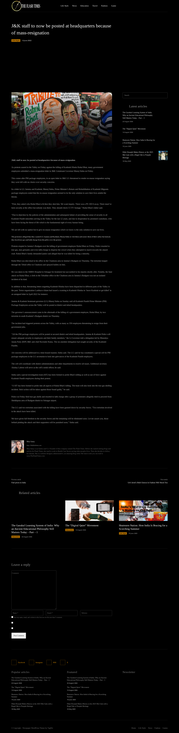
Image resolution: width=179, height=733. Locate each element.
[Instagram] (160, 6)
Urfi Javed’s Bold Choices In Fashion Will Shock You (148, 483)
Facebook (21, 662)
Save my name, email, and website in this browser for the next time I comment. (38, 617)
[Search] (165, 95)
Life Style (16, 40)
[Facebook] (154, 6)
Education (15, 537)
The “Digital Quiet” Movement (134, 129)
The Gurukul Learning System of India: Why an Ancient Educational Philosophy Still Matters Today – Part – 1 (138, 115)
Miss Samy (31, 442)
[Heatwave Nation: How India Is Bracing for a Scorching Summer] (163, 143)
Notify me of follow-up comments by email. (30, 623)
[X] (165, 6)
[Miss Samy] (17, 449)
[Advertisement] (89, 67)
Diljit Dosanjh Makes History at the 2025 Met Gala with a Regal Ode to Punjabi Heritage (138, 155)
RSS (54, 662)
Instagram (39, 662)
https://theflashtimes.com (34, 445)
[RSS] (49, 662)
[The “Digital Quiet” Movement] (163, 130)
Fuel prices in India (18, 483)
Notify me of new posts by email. (26, 628)
